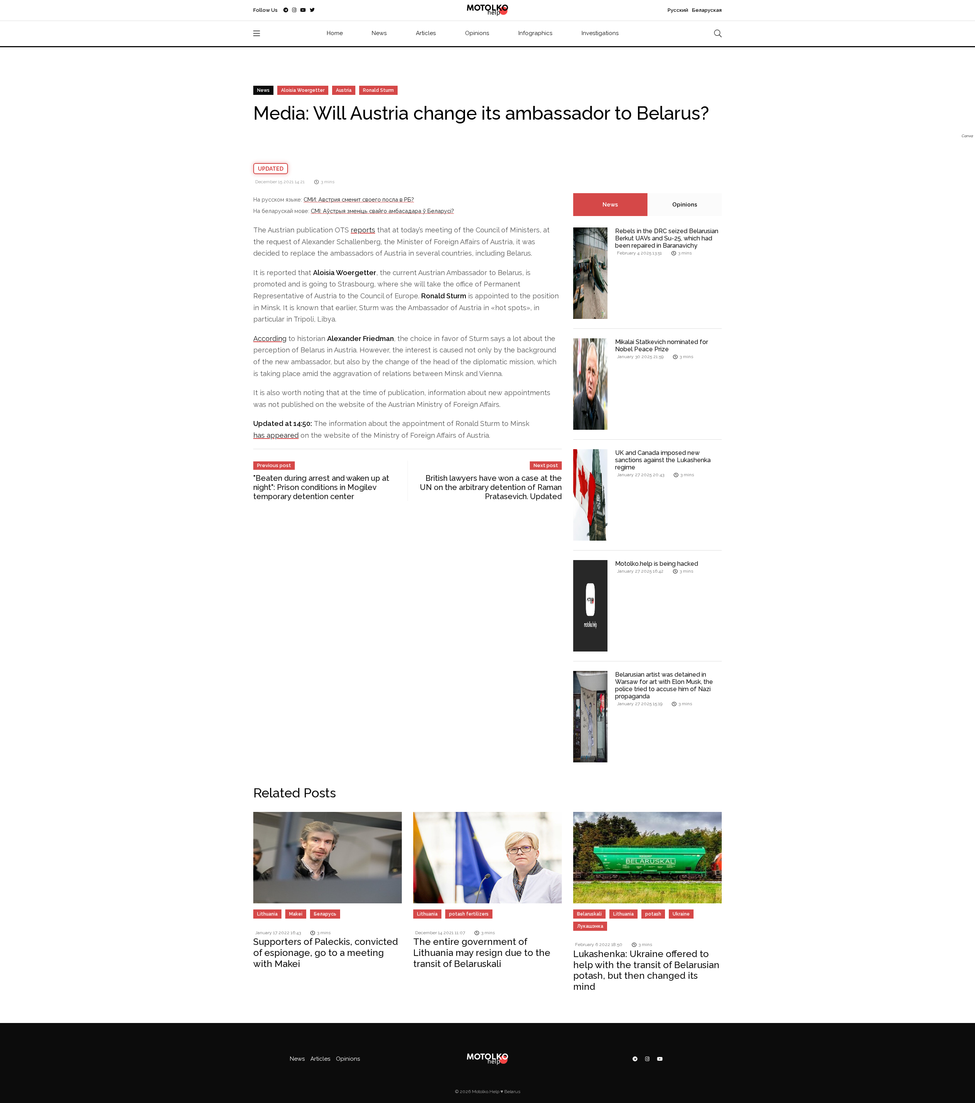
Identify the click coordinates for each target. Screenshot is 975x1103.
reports (363, 230)
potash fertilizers (469, 914)
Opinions (477, 33)
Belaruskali (589, 914)
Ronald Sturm (378, 90)
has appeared (276, 435)
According (269, 339)
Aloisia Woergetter (302, 90)
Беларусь (325, 914)
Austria (344, 90)
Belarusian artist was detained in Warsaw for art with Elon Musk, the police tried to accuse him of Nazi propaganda (664, 685)
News (379, 33)
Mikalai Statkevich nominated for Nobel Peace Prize (661, 345)
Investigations (600, 33)
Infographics (535, 33)
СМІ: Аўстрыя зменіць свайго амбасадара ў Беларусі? (382, 211)
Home (335, 33)
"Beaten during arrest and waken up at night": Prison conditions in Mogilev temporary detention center (321, 487)
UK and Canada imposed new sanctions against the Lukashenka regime (663, 460)
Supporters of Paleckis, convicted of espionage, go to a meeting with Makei (325, 952)
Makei (295, 914)
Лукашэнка (590, 926)
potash (653, 914)
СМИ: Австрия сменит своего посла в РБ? (359, 199)
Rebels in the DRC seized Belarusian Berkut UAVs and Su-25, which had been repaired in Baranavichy (666, 238)
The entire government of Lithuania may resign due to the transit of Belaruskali (481, 952)
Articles (426, 33)
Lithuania (267, 914)
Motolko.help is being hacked (656, 563)
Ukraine (681, 914)
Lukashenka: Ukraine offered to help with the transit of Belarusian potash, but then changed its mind (646, 970)
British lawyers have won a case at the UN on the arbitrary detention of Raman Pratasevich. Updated (491, 487)
